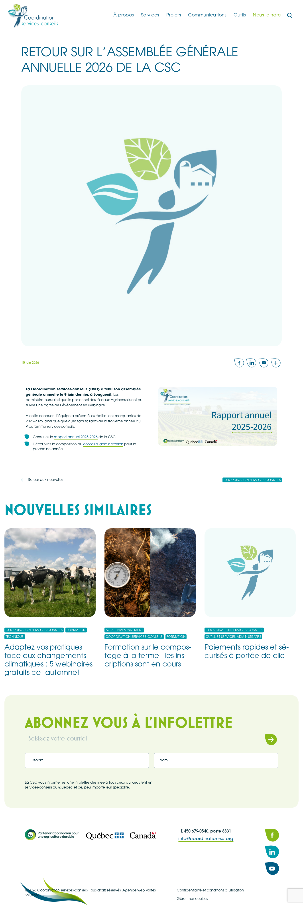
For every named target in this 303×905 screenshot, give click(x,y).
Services (150, 15)
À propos (123, 15)
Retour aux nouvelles (45, 480)
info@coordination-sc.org (205, 839)
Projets (173, 15)
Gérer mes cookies (192, 899)
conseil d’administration (103, 444)
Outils (240, 15)
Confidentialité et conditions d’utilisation (210, 890)
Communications (207, 15)
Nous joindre (267, 15)
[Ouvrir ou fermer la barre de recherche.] (290, 15)
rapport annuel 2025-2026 (76, 437)
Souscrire (265, 739)
